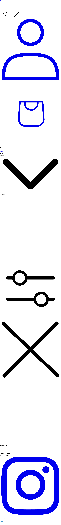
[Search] (30, 14)
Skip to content (2, 0)
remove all (10, 446)
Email (7, 455)
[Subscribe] (8, 455)
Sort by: (1, 153)
